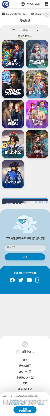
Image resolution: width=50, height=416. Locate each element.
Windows (39, 13)
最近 (30, 36)
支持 (25, 383)
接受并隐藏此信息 (25, 409)
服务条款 (19, 400)
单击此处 (41, 404)
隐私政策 (12, 400)
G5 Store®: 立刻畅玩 (16, 13)
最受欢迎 (22, 36)
